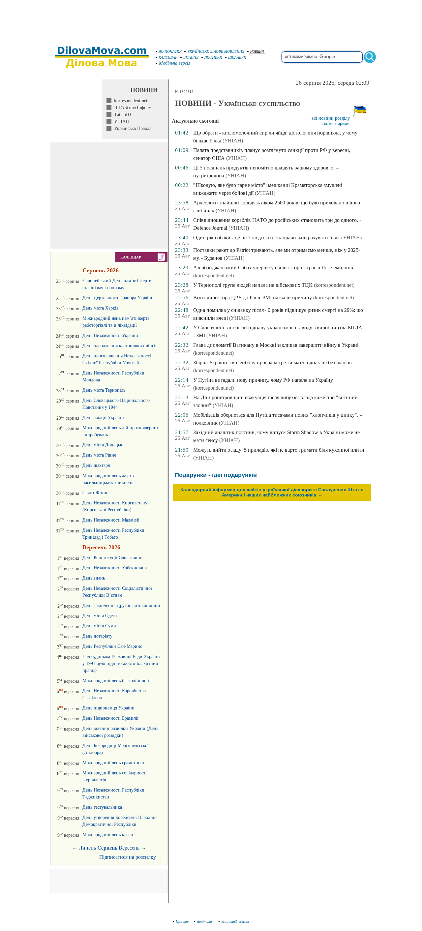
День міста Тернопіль (103, 390)
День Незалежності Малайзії (110, 520)
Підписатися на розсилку (131, 857)
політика (205, 921)
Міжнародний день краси (107, 834)
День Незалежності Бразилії (110, 718)
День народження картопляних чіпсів (120, 345)
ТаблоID (121, 114)
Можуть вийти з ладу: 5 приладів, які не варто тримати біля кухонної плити (278, 450)
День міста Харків (100, 308)
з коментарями (335, 123)
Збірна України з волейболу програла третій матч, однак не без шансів (272, 362)
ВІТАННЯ (190, 57)
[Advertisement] (211, 20)
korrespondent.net (129, 100)
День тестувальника (102, 807)
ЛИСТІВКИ (213, 57)
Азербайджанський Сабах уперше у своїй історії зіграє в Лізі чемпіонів (273, 267)
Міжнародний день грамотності (114, 762)
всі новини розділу (331, 118)
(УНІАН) (233, 140)
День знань (93, 578)
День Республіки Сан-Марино (112, 646)
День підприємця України (108, 708)
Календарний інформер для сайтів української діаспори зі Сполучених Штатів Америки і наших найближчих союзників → (272, 492)
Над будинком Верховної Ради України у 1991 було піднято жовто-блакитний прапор (121, 663)
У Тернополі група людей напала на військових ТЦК (253, 285)
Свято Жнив (94, 492)
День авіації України (103, 417)
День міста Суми (99, 625)
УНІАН (120, 121)
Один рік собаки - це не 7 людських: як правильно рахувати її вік (266, 237)
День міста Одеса (99, 615)
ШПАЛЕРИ (237, 57)
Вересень (129, 848)
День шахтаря (96, 465)
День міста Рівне (99, 455)
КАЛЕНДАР (168, 57)
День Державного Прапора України (118, 297)
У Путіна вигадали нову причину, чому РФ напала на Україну (263, 380)
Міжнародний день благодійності (115, 680)
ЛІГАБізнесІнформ (131, 107)
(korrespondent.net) (213, 275)
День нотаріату (97, 636)
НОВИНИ (257, 51)
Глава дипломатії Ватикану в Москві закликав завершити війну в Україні (275, 345)
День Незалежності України (110, 335)
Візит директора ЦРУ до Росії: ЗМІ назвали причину (252, 297)
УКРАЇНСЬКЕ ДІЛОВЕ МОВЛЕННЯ (215, 51)
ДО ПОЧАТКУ (170, 51)
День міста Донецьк (102, 444)
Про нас (182, 921)
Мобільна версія (175, 63)
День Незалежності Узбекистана (114, 567)
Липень (87, 848)
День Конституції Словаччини (112, 557)
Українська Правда (131, 128)
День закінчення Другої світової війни (121, 605)
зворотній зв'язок (235, 921)
